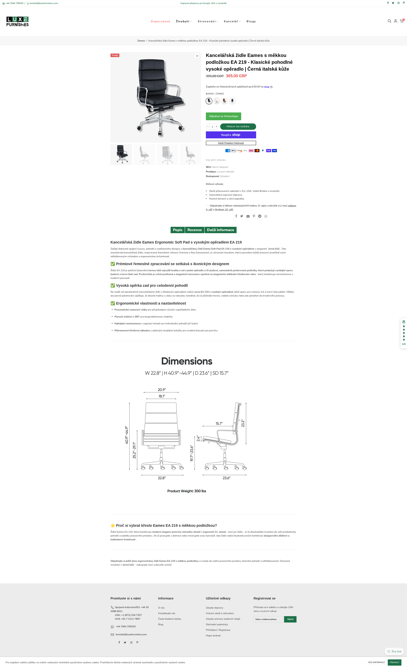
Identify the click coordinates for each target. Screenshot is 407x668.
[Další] (196, 97)
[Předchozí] (116, 97)
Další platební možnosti (231, 143)
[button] (404, 333)
